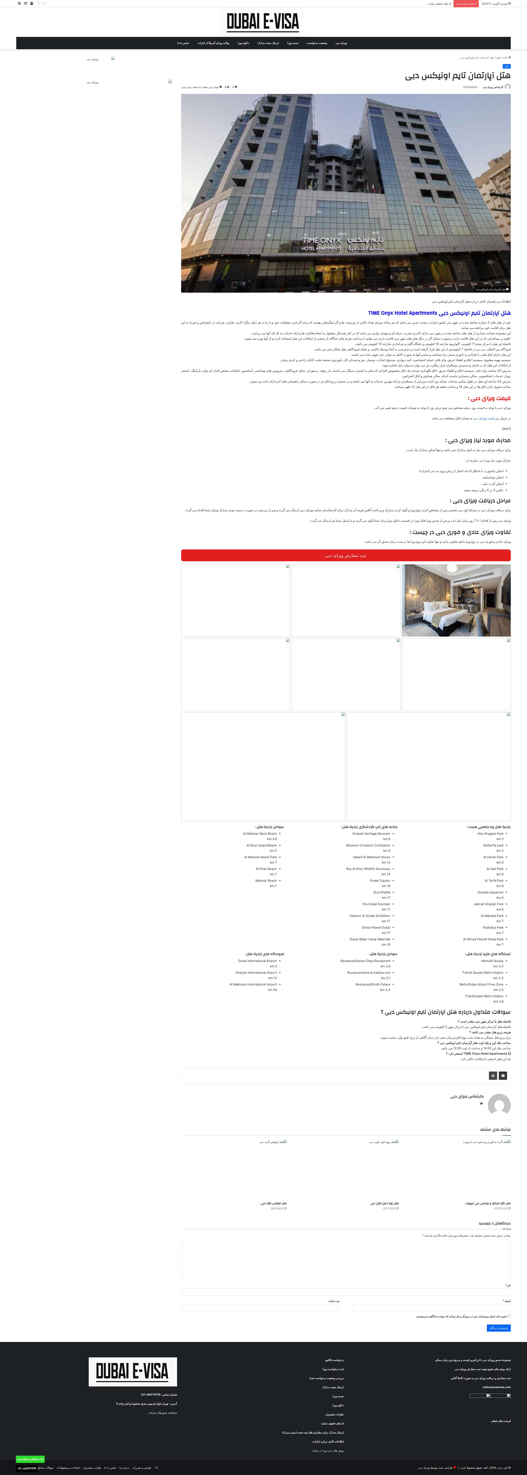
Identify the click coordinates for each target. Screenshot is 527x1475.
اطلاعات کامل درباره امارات (328, 1441)
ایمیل (507, 1300)
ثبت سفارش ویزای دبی (345, 555)
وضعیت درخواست (317, 42)
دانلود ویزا (244, 42)
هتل (498, 57)
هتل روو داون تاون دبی (384, 1203)
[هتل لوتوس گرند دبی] (234, 1169)
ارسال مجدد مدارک (269, 42)
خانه (505, 57)
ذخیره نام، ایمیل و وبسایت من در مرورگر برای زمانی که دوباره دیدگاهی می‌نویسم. (461, 1316)
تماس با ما (183, 42)
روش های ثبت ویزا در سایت (328, 1450)
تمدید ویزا (293, 42)
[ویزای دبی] (263, 22)
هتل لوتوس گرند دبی (274, 1203)
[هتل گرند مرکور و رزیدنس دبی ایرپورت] (458, 1169)
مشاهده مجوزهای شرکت (163, 1412)
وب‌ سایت (333, 1300)
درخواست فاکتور (334, 1360)
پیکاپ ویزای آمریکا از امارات (214, 42)
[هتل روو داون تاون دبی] (346, 1169)
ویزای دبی (341, 42)
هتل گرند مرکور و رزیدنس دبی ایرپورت (488, 1203)
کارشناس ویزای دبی (493, 87)
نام (508, 1285)
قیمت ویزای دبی (483, 418)
